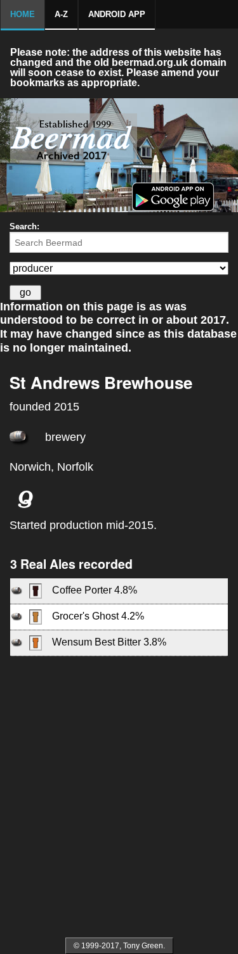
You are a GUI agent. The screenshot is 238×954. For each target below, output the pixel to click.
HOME (22, 14)
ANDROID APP (116, 14)
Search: (24, 226)
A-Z (61, 14)
